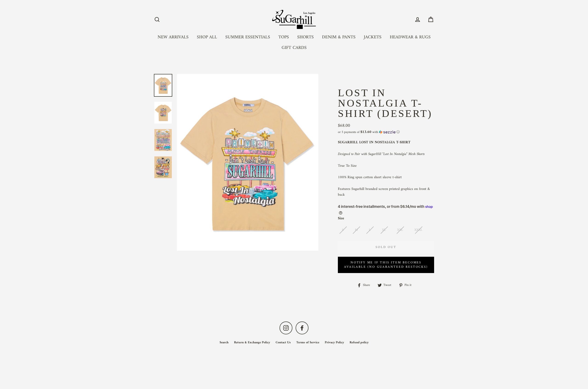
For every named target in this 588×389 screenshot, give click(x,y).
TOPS (283, 37)
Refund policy (359, 342)
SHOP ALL (207, 37)
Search (224, 342)
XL (384, 230)
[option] (163, 85)
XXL (400, 230)
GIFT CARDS (294, 48)
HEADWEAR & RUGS (410, 37)
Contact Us (283, 342)
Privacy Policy (334, 342)
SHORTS (305, 37)
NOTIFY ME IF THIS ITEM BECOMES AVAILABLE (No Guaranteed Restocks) (386, 265)
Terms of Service (307, 342)
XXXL (418, 230)
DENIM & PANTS (339, 37)
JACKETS (373, 37)
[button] (386, 132)
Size (341, 219)
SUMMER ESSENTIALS (247, 37)
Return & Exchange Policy (252, 342)
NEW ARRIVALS (173, 37)
